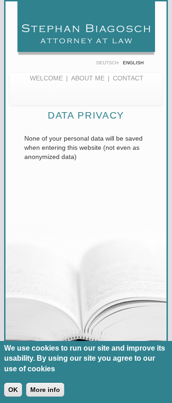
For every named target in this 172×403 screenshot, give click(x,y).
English (133, 62)
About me (88, 78)
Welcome (46, 78)
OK (13, 389)
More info (45, 389)
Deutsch (107, 62)
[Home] (86, 30)
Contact (128, 78)
